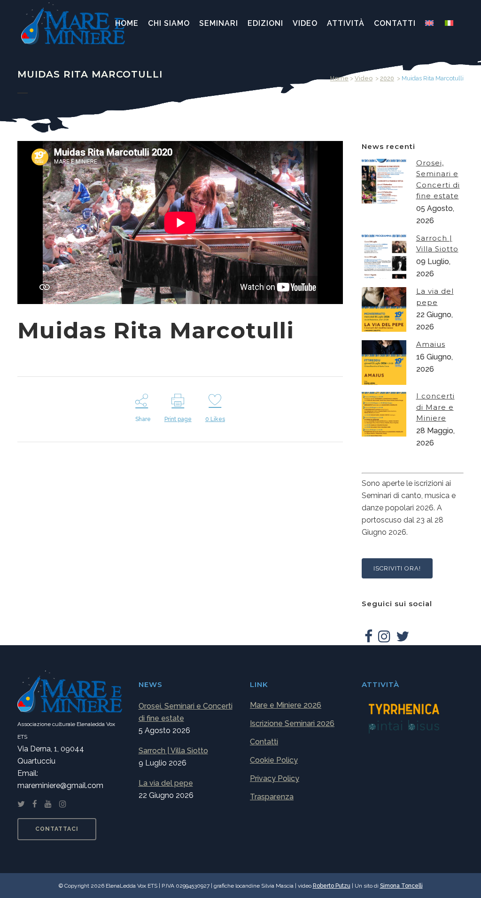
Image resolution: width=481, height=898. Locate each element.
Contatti (264, 741)
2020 (387, 78)
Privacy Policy (274, 778)
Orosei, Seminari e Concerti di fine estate (186, 712)
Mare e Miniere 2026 (285, 705)
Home (339, 78)
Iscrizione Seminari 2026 (292, 723)
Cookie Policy (274, 760)
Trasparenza (272, 796)
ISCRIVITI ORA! (397, 568)
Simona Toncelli (401, 885)
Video (363, 78)
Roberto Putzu (331, 885)
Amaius (430, 344)
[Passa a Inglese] (430, 23)
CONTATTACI (56, 829)
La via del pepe (166, 783)
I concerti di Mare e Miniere (435, 406)
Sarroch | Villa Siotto (173, 750)
